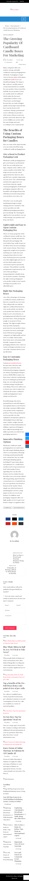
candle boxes (14, 79)
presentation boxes (14, 363)
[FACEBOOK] (8, 519)
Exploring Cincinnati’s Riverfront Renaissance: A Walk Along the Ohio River (20, 813)
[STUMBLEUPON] (14, 523)
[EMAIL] (21, 523)
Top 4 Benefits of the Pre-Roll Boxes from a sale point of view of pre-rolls (14, 686)
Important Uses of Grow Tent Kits (19, 844)
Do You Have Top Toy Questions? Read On (12, 718)
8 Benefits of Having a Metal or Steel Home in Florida (10, 569)
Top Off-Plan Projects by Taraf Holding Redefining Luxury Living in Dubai (13, 799)
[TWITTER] (14, 519)
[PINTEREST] (8, 523)
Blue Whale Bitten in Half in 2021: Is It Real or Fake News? (14, 649)
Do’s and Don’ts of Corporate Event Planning (18, 856)
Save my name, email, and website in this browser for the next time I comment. (14, 598)
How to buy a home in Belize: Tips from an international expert (20, 830)
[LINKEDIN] (21, 519)
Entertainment (8, 34)
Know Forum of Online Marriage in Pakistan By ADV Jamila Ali (13, 750)
